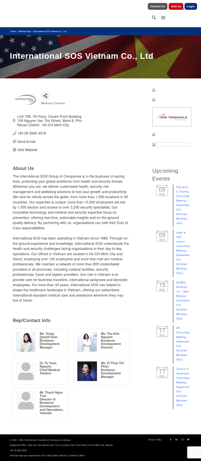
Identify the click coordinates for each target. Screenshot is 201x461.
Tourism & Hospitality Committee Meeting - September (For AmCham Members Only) (183, 387)
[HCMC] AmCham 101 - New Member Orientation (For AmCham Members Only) (183, 300)
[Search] (153, 17)
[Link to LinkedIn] (176, 439)
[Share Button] (45, 95)
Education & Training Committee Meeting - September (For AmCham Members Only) (183, 205)
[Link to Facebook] (171, 439)
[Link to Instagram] (182, 439)
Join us (176, 6)
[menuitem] (158, 6)
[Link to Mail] (188, 439)
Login (191, 6)
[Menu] (163, 17)
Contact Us (157, 6)
